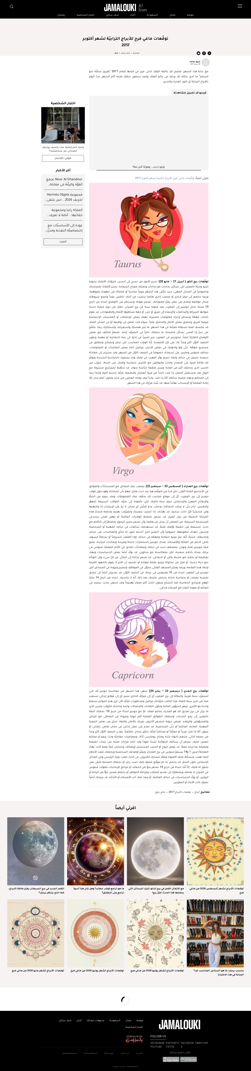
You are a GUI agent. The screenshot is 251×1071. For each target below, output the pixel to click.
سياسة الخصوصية (69, 1053)
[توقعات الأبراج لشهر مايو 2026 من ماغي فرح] (35, 933)
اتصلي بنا (139, 1053)
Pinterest (172, 1043)
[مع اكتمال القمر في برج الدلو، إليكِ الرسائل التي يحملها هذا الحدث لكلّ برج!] (155, 851)
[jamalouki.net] (125, 8)
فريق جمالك (194, 61)
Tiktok (170, 1047)
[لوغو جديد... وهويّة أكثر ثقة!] (148, 130)
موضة (190, 15)
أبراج (197, 791)
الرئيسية (136, 53)
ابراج (116, 53)
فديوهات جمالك (95, 1020)
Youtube (156, 1047)
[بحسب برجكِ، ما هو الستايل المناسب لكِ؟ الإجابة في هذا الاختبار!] (215, 933)
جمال (172, 15)
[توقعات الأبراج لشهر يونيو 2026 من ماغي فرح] (95, 933)
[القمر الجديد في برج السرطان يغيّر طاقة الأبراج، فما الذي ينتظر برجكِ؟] (35, 851)
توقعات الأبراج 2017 (179, 791)
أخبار (132, 15)
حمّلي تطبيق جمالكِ (180, 1052)
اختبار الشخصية (85, 15)
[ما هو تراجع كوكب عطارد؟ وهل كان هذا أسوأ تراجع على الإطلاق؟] (95, 851)
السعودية (152, 15)
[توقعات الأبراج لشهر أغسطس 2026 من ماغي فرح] (215, 851)
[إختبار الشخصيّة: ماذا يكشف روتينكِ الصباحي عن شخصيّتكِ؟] (63, 125)
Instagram (157, 1043)
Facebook (187, 1043)
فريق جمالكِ (109, 1053)
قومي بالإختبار (63, 158)
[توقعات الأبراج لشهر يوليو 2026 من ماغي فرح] (155, 933)
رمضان (61, 15)
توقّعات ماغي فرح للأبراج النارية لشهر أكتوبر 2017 (164, 178)
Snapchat (201, 1043)
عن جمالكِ (125, 1053)
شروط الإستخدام (90, 1053)
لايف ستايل (112, 15)
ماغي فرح (160, 791)
